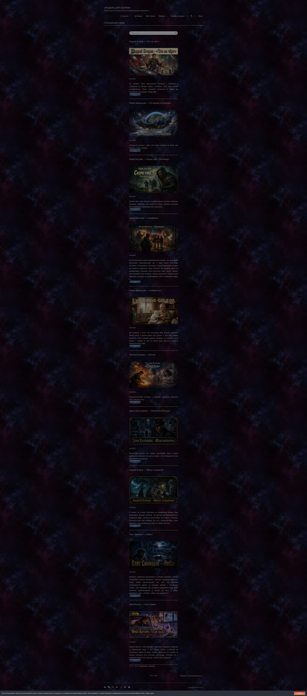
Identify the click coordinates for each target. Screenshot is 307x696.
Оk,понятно (299, 693)
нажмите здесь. (150, 693)
